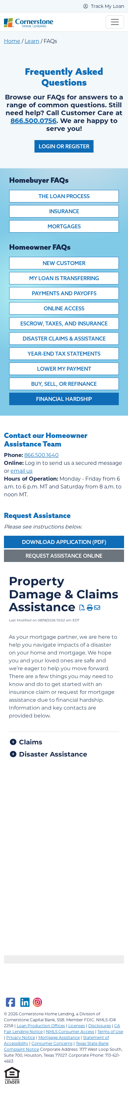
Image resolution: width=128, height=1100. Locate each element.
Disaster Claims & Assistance (64, 338)
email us (21, 470)
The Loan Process (64, 196)
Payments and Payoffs (64, 293)
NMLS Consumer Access (70, 1031)
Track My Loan (107, 6)
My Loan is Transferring (64, 278)
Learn (32, 40)
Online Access (64, 308)
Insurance (64, 211)
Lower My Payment (64, 368)
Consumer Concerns (52, 1043)
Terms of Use (110, 1031)
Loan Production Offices (41, 1025)
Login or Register (64, 146)
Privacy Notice (20, 1037)
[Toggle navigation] (115, 22)
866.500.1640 (41, 454)
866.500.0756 (33, 120)
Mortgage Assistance (59, 1037)
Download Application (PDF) (64, 542)
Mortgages (64, 226)
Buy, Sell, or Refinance (64, 384)
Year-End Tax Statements (64, 353)
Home (12, 40)
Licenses (76, 1025)
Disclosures (99, 1025)
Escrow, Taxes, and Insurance (64, 323)
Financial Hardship (64, 399)
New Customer (64, 263)
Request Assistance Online (64, 555)
